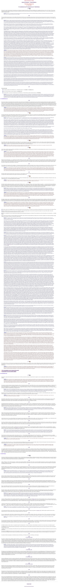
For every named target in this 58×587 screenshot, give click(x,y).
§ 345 (20, 490)
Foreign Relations (33, 2)
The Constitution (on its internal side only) (10, 370)
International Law (30, 6)
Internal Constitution (25, 2)
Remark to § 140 (9, 244)
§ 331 (40, 423)
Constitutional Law (22, 6)
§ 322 (24, 389)
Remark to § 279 (34, 498)
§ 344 (33, 499)
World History (37, 6)
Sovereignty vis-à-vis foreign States (9, 371)
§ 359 (12, 292)
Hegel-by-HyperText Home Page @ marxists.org (29, 586)
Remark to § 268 (13, 268)
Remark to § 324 (18, 427)
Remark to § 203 (39, 510)
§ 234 (44, 276)
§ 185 (25, 143)
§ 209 (11, 266)
